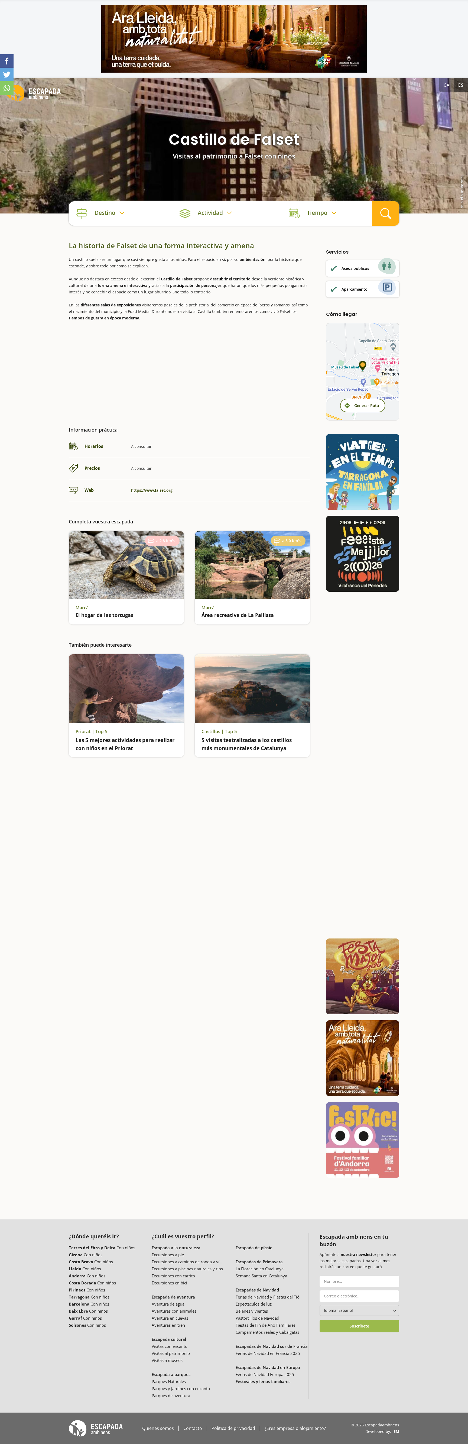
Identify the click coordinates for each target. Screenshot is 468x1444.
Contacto (192, 1428)
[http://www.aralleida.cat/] (234, 39)
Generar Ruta (366, 405)
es (461, 85)
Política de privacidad (233, 1428)
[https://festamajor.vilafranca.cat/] (362, 554)
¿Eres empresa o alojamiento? (295, 1428)
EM (396, 1431)
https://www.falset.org (152, 490)
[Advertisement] (189, 369)
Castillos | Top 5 (219, 731)
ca (447, 85)
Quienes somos (158, 1428)
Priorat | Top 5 (92, 731)
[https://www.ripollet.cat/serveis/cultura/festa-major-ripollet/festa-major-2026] (362, 976)
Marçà (82, 608)
